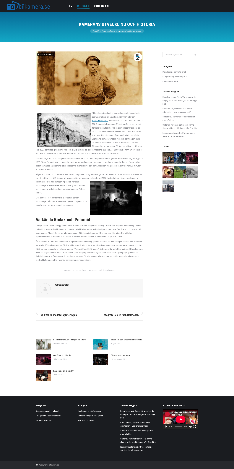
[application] (180, 419)
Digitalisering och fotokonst (174, 72)
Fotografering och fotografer (174, 77)
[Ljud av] (190, 426)
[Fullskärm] (194, 426)
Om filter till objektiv (62, 355)
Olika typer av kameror (120, 355)
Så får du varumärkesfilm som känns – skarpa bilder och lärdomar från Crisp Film (180, 126)
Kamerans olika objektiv (63, 371)
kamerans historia (100, 120)
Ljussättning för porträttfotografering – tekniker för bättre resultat (179, 135)
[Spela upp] (166, 426)
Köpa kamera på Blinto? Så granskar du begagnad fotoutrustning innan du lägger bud (180, 100)
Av (93, 270)
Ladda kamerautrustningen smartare (69, 340)
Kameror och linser (108, 31)
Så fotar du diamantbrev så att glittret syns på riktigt (178, 118)
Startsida (96, 31)
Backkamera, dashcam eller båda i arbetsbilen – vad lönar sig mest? (177, 110)
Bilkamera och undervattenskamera (126, 340)
